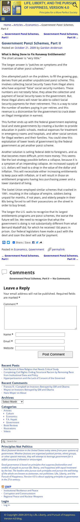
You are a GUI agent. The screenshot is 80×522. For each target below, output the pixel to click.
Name (8, 334)
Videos (7, 431)
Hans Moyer (10, 392)
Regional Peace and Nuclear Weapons (23, 496)
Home (7, 25)
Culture (10, 413)
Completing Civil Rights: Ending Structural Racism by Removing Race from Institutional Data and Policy (39, 374)
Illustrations (10, 428)
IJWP (8, 487)
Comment (11, 304)
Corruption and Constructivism (19, 493)
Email (8, 341)
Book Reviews (11, 425)
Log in (7, 505)
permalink (58, 249)
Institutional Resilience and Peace (21, 490)
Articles (18, 25)
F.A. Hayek (11, 419)
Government (36, 249)
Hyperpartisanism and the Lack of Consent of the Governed (34, 378)
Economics (32, 25)
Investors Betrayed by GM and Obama (49, 386)
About (23, 392)
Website (9, 348)
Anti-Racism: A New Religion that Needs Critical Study (31, 369)
